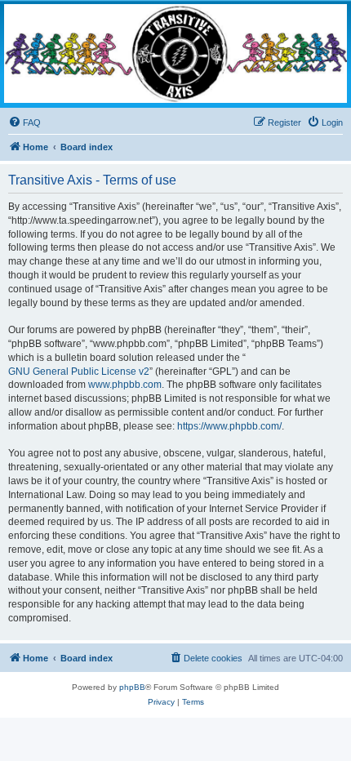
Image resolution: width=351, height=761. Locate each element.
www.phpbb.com (125, 384)
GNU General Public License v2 (78, 371)
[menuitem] (24, 122)
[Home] (175, 53)
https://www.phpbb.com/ (229, 426)
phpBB (132, 687)
